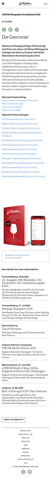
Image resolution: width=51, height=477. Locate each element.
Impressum (25, 456)
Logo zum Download (11, 107)
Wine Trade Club (25, 434)
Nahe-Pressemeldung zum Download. (19, 149)
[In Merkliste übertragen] (17, 30)
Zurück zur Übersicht (14, 420)
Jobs (25, 445)
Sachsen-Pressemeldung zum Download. (21, 172)
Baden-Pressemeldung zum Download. (20, 124)
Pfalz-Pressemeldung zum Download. (19, 154)
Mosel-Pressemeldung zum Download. (20, 145)
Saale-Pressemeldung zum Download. (19, 167)
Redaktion (25, 441)
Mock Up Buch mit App (12, 104)
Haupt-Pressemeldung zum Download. (20, 100)
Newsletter (25, 431)
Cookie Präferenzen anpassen (25, 467)
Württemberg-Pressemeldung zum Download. (23, 176)
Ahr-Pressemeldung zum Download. (19, 119)
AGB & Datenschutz (25, 459)
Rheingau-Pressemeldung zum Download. (21, 158)
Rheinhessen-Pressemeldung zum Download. (23, 163)
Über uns (25, 438)
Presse (26, 452)
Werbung (25, 449)
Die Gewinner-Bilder (11, 110)
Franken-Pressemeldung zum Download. (21, 128)
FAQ (25, 463)
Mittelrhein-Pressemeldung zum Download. (22, 140)
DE (45, 4)
